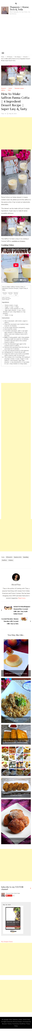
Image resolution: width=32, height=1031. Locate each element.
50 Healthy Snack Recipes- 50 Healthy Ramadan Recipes (16, 773)
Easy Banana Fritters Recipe (16, 841)
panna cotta (18, 557)
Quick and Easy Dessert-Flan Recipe (16, 673)
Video (9, 90)
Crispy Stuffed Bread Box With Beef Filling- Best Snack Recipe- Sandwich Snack (16, 741)
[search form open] (16, 3)
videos (11, 560)
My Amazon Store (7, 942)
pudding (26, 557)
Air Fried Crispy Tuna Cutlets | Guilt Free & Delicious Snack (16, 794)
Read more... (22, 598)
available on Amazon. (19, 241)
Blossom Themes (7, 1024)
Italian (10, 88)
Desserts (3, 88)
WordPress (22, 1024)
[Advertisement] (16, 34)
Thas (2, 113)
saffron (5, 560)
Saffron (3, 90)
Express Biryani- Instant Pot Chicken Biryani (16, 719)
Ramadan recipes (19, 88)
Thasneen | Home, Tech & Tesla (19, 8)
